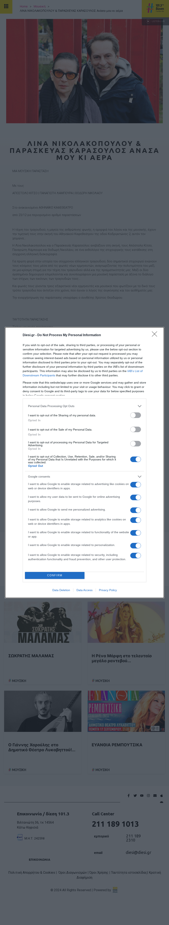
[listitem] (84, 406)
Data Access (84, 590)
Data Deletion (61, 590)
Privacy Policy (108, 590)
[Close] (156, 335)
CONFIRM (54, 575)
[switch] (135, 415)
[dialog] (84, 462)
